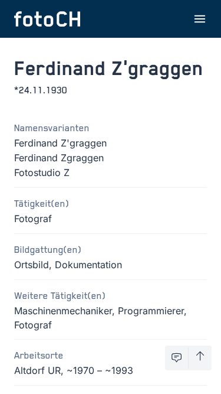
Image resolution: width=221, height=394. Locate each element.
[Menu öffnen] (200, 19)
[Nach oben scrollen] (200, 358)
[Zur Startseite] (47, 19)
